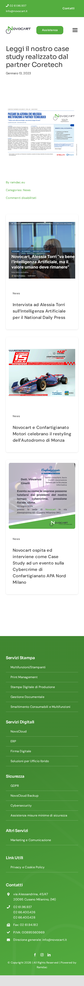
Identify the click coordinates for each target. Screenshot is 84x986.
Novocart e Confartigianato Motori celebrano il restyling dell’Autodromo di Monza (42, 434)
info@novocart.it (16, 11)
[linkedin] (49, 954)
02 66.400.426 (24, 912)
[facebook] (35, 954)
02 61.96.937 (18, 5)
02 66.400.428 (24, 917)
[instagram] (42, 954)
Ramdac (42, 967)
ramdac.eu (17, 182)
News (27, 190)
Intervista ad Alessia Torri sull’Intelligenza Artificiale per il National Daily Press (39, 311)
